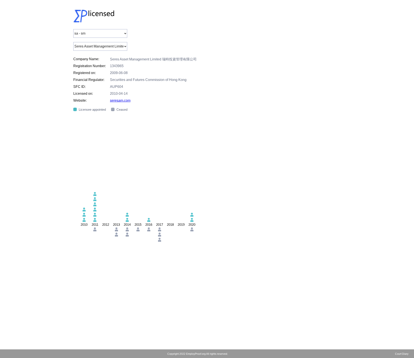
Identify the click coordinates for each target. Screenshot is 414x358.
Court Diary (401, 353)
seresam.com (120, 100)
